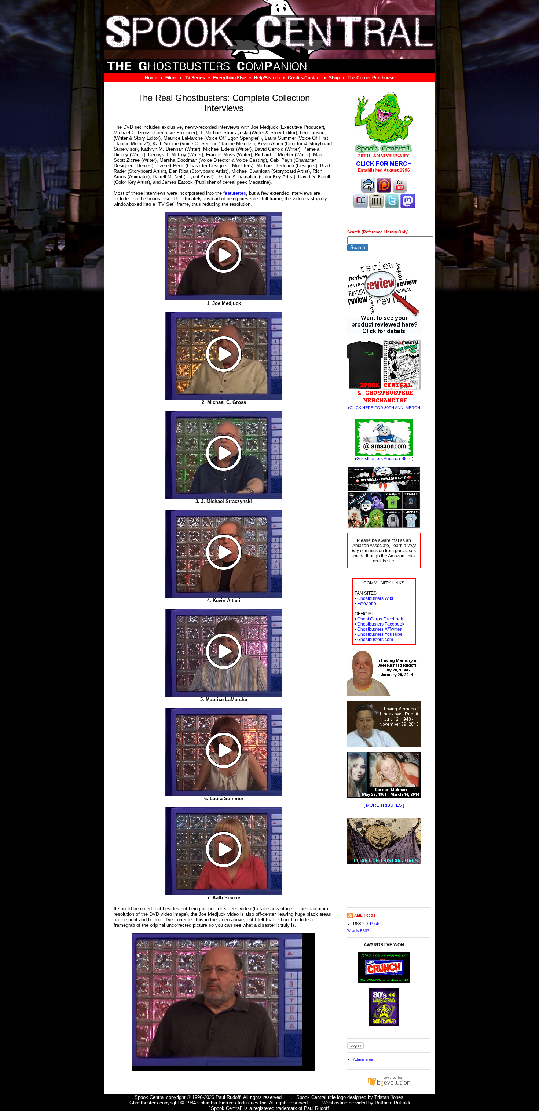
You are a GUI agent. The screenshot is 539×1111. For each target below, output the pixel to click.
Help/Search (267, 77)
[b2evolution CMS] (389, 1085)
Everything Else (229, 77)
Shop (334, 77)
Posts (375, 923)
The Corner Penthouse (371, 77)
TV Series (195, 77)
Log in (355, 1045)
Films (171, 77)
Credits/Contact (304, 77)
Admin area (363, 1059)
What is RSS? (358, 931)
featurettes (234, 193)
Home (151, 77)
